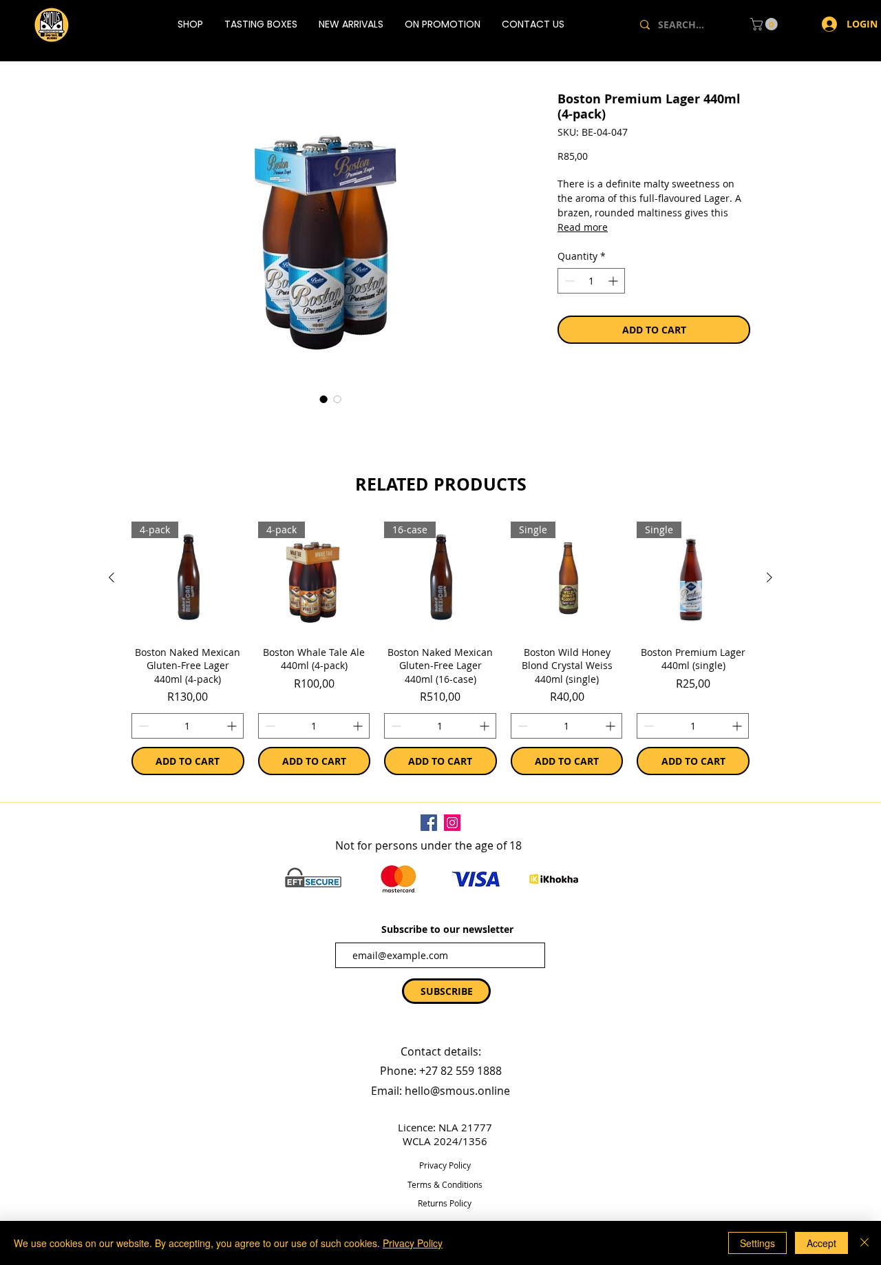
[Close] (864, 1243)
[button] (451, 716)
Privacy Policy (413, 1243)
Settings (757, 1243)
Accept (821, 1243)
